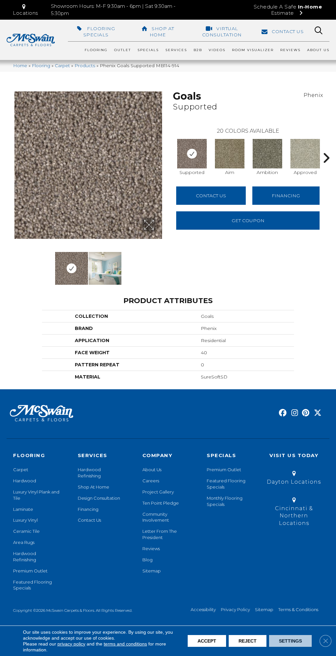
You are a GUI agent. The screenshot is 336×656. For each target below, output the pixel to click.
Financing (88, 509)
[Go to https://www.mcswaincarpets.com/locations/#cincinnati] (294, 512)
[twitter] (316, 413)
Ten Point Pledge (160, 503)
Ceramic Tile (26, 531)
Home (20, 65)
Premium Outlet (30, 570)
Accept (207, 641)
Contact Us (211, 196)
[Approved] (305, 153)
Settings (290, 641)
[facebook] (281, 413)
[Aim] (229, 153)
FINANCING (286, 196)
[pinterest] (304, 413)
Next (160, 265)
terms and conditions (125, 643)
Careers (150, 480)
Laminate (23, 509)
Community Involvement (155, 517)
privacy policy (71, 643)
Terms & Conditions (298, 609)
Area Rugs (23, 542)
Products (84, 65)
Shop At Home (93, 487)
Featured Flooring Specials (32, 585)
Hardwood (24, 480)
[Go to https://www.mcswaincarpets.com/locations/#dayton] (294, 479)
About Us (151, 469)
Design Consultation (99, 498)
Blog (147, 559)
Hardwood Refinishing (24, 556)
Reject (248, 641)
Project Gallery (158, 491)
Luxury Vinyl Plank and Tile (36, 495)
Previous (16, 265)
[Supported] (192, 153)
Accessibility (203, 609)
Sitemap (151, 570)
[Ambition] (267, 153)
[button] (25, 10)
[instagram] (293, 413)
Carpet (62, 65)
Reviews (151, 548)
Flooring (41, 65)
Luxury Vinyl (25, 520)
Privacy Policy (235, 609)
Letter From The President (159, 534)
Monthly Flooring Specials (224, 501)
